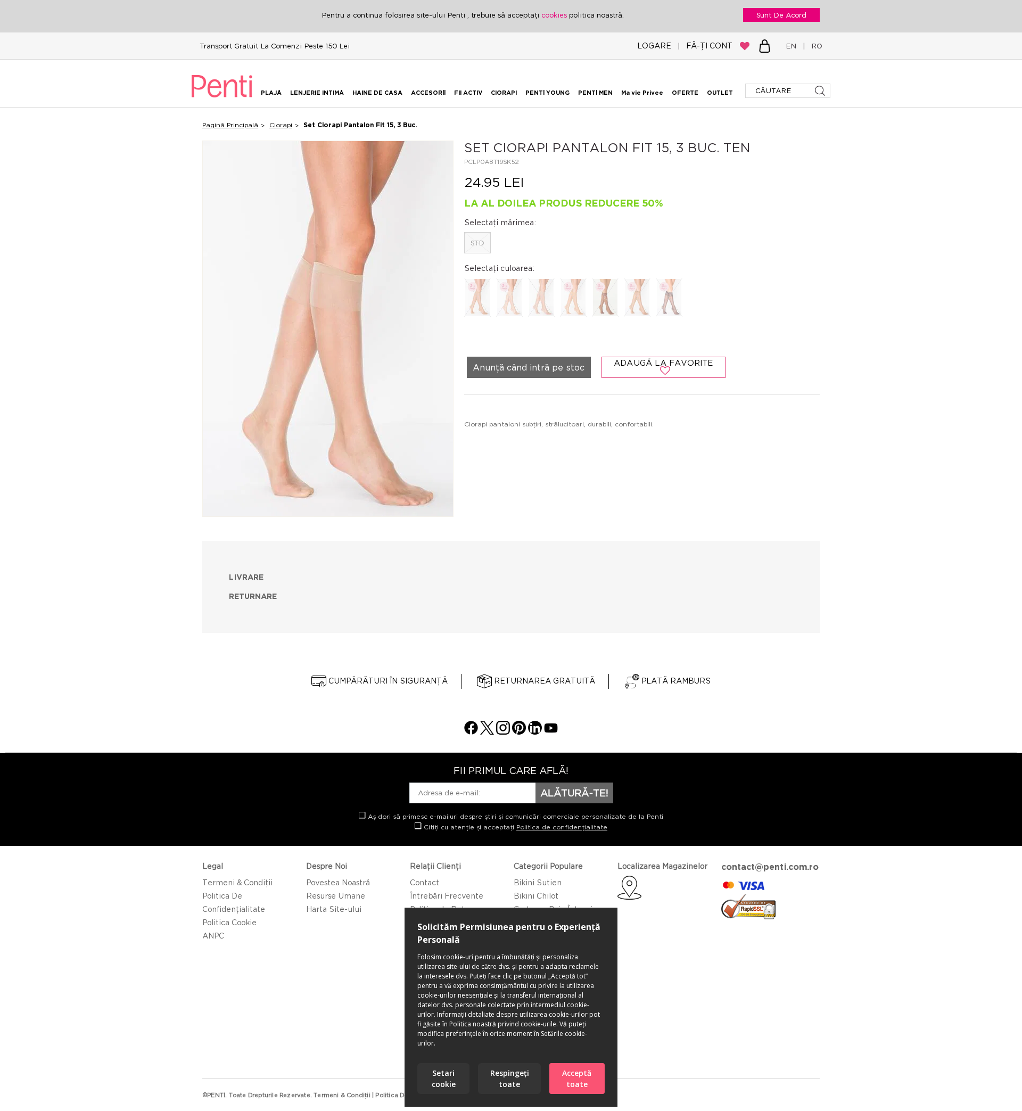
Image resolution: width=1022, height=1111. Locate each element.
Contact (424, 882)
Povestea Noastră (338, 882)
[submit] (821, 91)
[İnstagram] (503, 731)
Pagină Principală (230, 125)
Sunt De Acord (781, 15)
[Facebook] (471, 731)
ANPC (213, 935)
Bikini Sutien (538, 882)
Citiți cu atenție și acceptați (514, 827)
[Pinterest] (519, 731)
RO (814, 46)
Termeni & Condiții (237, 882)
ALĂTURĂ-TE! (574, 793)
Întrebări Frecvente (446, 895)
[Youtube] (551, 731)
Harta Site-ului (333, 909)
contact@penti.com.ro (770, 866)
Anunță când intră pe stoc (528, 367)
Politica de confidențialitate (561, 827)
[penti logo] (222, 99)
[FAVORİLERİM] (744, 45)
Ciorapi (280, 125)
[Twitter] (487, 731)
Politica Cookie (229, 922)
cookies (555, 15)
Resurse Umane (335, 895)
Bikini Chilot (536, 895)
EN (793, 46)
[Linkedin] (535, 731)
